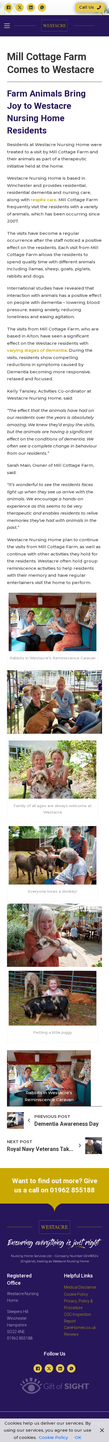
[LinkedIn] (31, 7)
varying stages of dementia (37, 350)
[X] (19, 7)
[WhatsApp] (42, 7)
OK (78, 1437)
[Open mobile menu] (7, 26)
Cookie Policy (53, 1437)
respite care (43, 199)
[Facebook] (8, 7)
